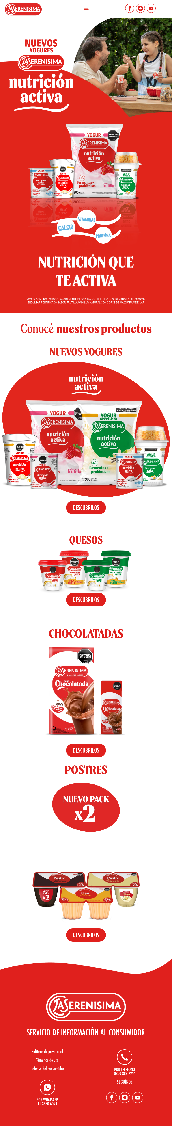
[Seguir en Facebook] (129, 8)
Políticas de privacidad (47, 1051)
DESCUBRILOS (86, 507)
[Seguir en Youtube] (151, 8)
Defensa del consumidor (47, 1068)
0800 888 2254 (124, 1073)
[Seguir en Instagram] (140, 8)
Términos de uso (47, 1060)
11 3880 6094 (47, 1103)
